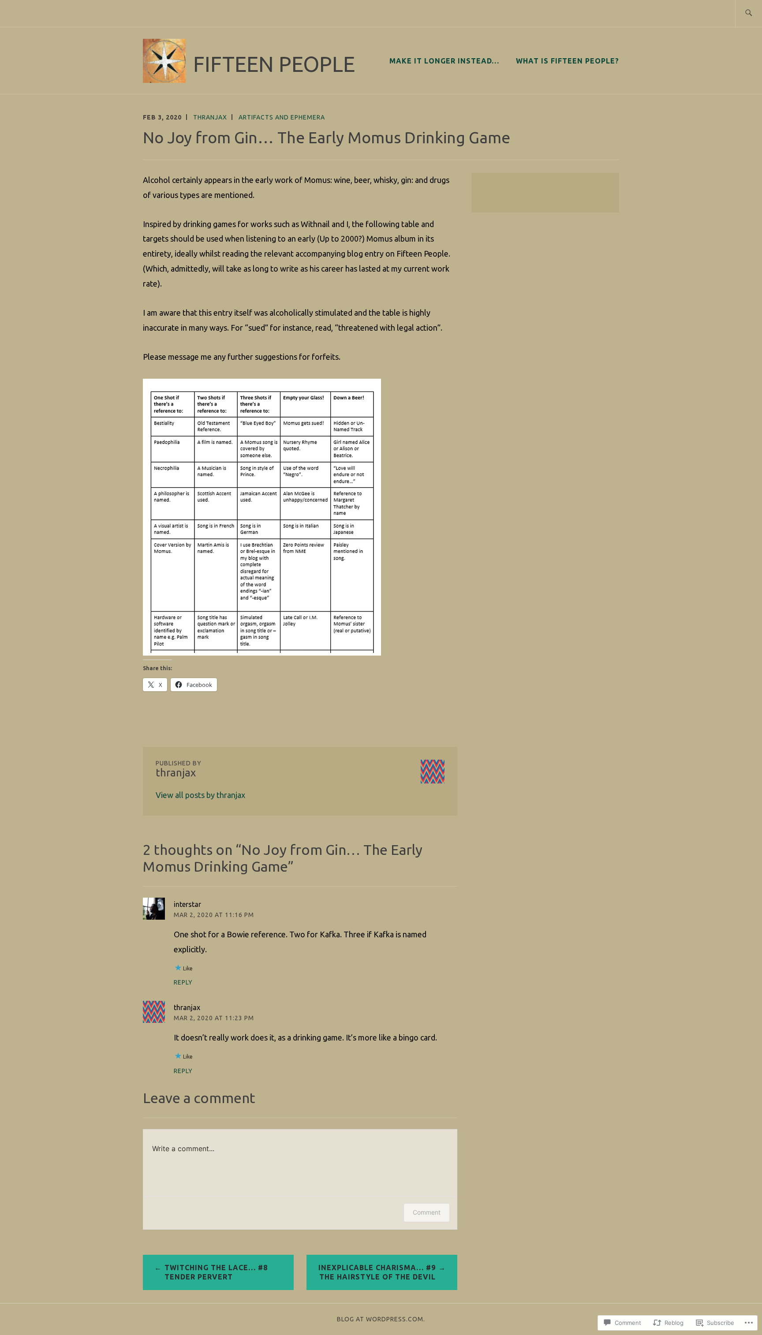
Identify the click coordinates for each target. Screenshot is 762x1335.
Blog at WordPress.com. (381, 1319)
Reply (183, 982)
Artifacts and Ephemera (282, 117)
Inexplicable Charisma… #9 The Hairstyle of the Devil (377, 1272)
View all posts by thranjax (200, 795)
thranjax (210, 117)
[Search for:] (748, 13)
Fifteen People (274, 64)
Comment (427, 1212)
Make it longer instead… (444, 61)
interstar (187, 904)
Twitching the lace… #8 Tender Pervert (216, 1272)
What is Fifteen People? (567, 61)
